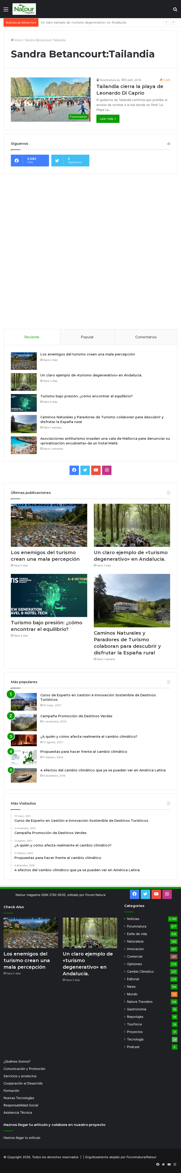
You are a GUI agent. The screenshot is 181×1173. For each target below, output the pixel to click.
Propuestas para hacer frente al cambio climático (83, 752)
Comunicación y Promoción (24, 1069)
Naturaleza (135, 941)
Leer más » (108, 119)
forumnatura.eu (110, 80)
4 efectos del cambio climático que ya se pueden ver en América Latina (103, 770)
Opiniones (134, 964)
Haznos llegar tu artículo (22, 1138)
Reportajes (135, 1017)
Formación (11, 1090)
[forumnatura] (24, 9)
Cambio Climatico (140, 971)
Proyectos (135, 1032)
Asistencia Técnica (18, 1112)
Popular (87, 337)
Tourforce (134, 1024)
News (131, 986)
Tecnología (135, 1039)
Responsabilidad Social (21, 1105)
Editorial (133, 979)
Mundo (132, 994)
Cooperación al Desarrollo (23, 1083)
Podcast (133, 1047)
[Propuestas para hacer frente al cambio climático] (24, 757)
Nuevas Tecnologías (19, 1098)
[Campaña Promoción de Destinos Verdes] (24, 722)
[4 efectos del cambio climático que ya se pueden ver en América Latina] (24, 775)
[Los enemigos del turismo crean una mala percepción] (24, 361)
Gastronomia (136, 1009)
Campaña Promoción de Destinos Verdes (76, 716)
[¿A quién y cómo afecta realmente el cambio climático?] (24, 740)
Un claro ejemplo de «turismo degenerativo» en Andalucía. (91, 375)
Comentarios (146, 337)
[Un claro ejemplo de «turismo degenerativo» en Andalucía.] (24, 382)
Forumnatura (136, 926)
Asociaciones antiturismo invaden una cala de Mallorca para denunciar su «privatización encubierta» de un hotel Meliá (105, 440)
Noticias (133, 919)
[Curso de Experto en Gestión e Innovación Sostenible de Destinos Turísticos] (24, 702)
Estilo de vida (137, 934)
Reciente (32, 337)
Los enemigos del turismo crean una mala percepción (87, 354)
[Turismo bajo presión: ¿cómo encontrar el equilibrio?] (24, 403)
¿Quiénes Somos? (17, 1061)
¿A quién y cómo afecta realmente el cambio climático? (88, 736)
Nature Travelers (139, 1002)
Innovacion (135, 949)
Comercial (134, 956)
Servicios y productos (20, 1076)
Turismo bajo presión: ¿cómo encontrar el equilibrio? (79, 22)
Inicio (18, 40)
